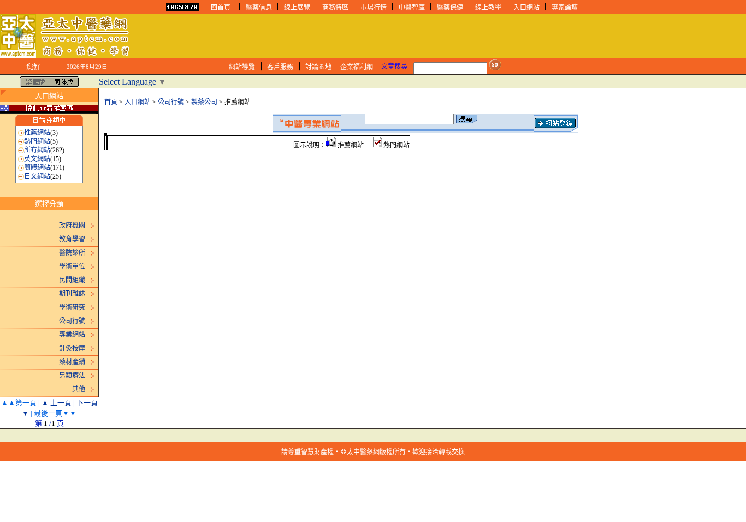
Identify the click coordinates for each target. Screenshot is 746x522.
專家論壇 (565, 7)
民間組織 (72, 280)
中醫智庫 (412, 7)
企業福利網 (356, 67)
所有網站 (37, 150)
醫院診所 (72, 253)
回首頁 (220, 7)
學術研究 (72, 307)
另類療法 (72, 375)
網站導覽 (242, 67)
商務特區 (335, 7)
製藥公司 (204, 102)
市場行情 (373, 7)
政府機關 (72, 225)
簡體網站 (37, 167)
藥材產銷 (72, 362)
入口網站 (526, 7)
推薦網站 (37, 133)
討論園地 (318, 67)
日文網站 (37, 176)
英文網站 (37, 159)
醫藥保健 (450, 7)
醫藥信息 (259, 7)
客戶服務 (280, 67)
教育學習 (72, 239)
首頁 (110, 102)
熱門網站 (37, 141)
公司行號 (72, 321)
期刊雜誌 (72, 294)
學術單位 (72, 266)
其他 (78, 389)
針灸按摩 (72, 348)
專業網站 (72, 335)
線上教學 (488, 7)
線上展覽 (297, 7)
